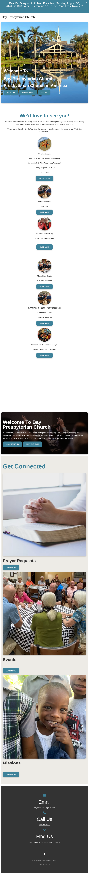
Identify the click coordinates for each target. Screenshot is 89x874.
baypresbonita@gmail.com (44, 808)
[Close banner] (86, 2)
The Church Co (44, 864)
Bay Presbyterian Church (18, 17)
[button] (85, 17)
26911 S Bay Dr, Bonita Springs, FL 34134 (44, 842)
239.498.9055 (44, 825)
